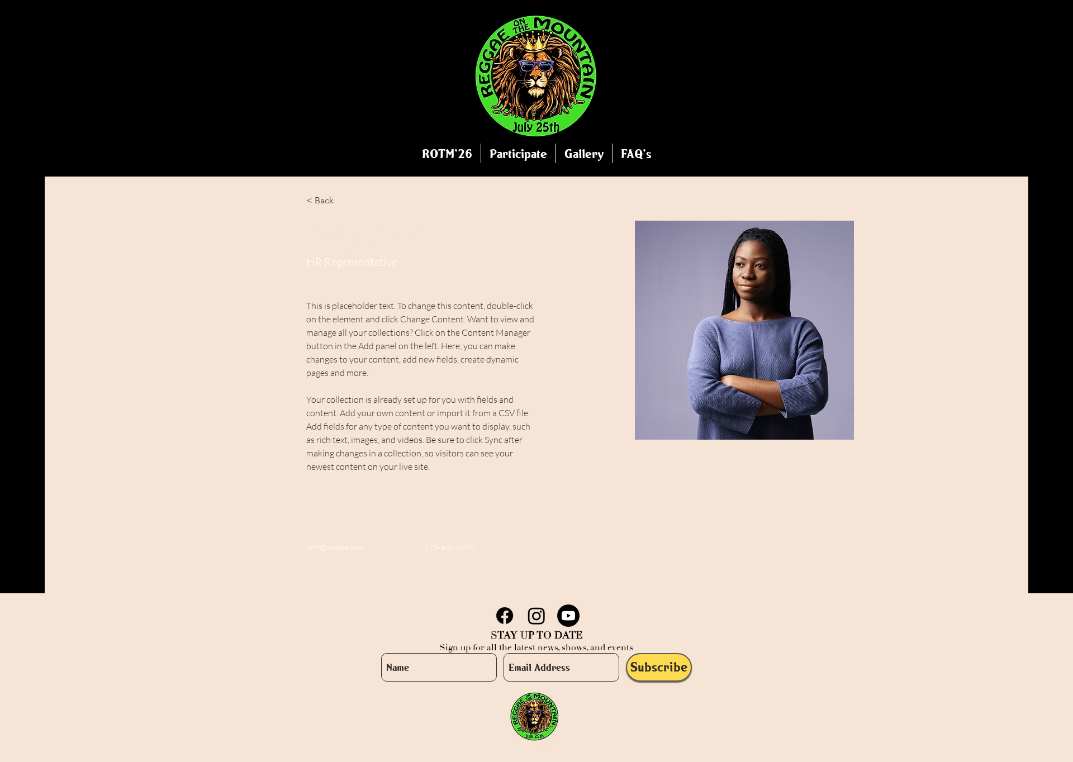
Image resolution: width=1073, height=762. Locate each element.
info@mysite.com (335, 547)
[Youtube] (568, 615)
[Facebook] (504, 615)
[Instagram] (536, 615)
